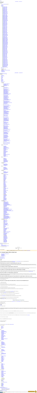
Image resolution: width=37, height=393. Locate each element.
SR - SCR (6, 53)
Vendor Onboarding (5, 212)
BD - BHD (6, 16)
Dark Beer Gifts (5, 167)
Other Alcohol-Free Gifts (3, 353)
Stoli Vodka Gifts (5, 137)
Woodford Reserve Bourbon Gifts (7, 143)
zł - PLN (6, 49)
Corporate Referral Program (6, 207)
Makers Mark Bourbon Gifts (6, 126)
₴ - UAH (6, 60)
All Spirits (5, 156)
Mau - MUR (6, 42)
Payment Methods (5, 228)
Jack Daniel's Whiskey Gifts (6, 118)
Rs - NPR (6, 46)
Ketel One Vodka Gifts (6, 122)
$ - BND (6, 17)
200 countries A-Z (3, 81)
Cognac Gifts (2, 334)
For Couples (2, 372)
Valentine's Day (2, 368)
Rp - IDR (6, 29)
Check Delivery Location (6, 84)
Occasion (2, 173)
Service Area (3, 82)
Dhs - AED (6, 11)
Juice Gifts (5, 171)
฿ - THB (6, 56)
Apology (4, 175)
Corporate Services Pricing (6, 202)
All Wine (4, 162)
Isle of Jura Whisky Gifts (6, 116)
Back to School (2, 357)
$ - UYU (6, 61)
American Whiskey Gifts (6, 147)
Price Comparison (5, 224)
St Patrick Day (5, 185)
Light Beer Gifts (2, 350)
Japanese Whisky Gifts (6, 151)
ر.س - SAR (6, 52)
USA (1, 76)
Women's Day (5, 186)
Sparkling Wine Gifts (6, 164)
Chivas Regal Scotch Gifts (6, 97)
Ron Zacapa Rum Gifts (6, 133)
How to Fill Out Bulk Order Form (7, 204)
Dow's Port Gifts (5, 103)
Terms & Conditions (5, 220)
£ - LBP (6, 36)
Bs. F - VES (6, 62)
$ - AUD (6, 9)
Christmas (5, 182)
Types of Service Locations (6, 85)
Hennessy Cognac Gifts (6, 115)
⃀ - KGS (6, 33)
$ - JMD (6, 31)
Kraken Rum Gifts (5, 123)
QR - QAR (6, 50)
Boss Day (4, 181)
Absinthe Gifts (5, 146)
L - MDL (6, 38)
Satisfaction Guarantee (6, 223)
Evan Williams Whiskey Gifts (6, 104)
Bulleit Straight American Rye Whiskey (7, 93)
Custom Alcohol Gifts (6, 161)
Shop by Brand (3, 86)
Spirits (2, 326)
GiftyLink (5, 230)
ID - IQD (6, 30)
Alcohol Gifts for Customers (6, 217)
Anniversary (2, 356)
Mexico (2, 80)
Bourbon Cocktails (5, 237)
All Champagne (5, 165)
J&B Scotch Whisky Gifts (6, 117)
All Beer (4, 169)
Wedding (4, 180)
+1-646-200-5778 (20, 1)
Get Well (4, 177)
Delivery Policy (5, 234)
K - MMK (7, 40)
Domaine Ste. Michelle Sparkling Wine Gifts (8, 102)
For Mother (5, 193)
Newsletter (5, 226)
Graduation (5, 196)
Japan (1, 79)
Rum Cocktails (5, 239)
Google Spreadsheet (18, 261)
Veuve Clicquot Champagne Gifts (7, 142)
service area (3, 298)
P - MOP (6, 41)
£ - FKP (6, 25)
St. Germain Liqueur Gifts (6, 136)
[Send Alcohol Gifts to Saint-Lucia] (3, 73)
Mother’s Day (5, 197)
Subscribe (1, 243)
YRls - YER (6, 65)
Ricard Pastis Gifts (5, 132)
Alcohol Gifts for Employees (6, 216)
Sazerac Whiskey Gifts (6, 135)
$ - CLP (6, 21)
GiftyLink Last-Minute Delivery (7, 214)
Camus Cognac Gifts (6, 96)
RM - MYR (6, 43)
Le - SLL (6, 55)
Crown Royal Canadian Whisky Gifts (7, 99)
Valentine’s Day (5, 195)
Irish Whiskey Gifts (3, 335)
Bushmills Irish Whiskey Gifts (6, 94)
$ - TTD (6, 58)
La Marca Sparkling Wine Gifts (6, 124)
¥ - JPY (6, 10)
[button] (1, 392)
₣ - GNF (6, 27)
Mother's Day (5, 184)
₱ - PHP (6, 48)
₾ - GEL (6, 26)
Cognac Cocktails (5, 238)
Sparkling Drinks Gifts (6, 172)
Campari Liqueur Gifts (6, 95)
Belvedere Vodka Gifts (6, 91)
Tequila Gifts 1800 (5, 139)
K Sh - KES (6, 32)
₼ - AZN (6, 14)
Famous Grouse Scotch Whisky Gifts (7, 105)
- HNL (6, 28)
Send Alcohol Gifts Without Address (7, 231)
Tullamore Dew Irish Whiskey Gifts (7, 140)
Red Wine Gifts (5, 158)
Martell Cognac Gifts (6, 127)
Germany (2, 77)
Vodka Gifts (5, 155)
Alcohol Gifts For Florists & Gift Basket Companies (8, 210)
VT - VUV (6, 63)
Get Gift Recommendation (6, 203)
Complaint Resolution (6, 218)
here (23, 250)
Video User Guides (5, 222)
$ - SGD (6, 54)
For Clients (5, 188)
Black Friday (5, 199)
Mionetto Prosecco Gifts (6, 128)
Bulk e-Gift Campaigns (6, 209)
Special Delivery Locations (6, 232)
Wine (1, 327)
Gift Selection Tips (5, 205)
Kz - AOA (6, 13)
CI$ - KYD (6, 35)
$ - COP (6, 22)
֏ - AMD (6, 12)
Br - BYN (6, 19)
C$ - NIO (6, 45)
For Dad (4, 189)
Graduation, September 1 (6, 174)
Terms (6, 324)
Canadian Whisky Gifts (6, 149)
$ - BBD (6, 15)
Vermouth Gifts (5, 159)
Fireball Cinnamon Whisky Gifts (7, 107)
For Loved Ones (5, 192)
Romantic (4, 179)
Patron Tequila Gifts (5, 130)
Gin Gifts (4, 150)
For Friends (5, 191)
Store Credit (5, 213)
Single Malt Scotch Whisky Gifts (7, 154)
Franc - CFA (6, 20)
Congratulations (2, 358)
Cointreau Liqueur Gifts (6, 98)
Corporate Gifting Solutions (6, 208)
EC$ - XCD (6, 64)
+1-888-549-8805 (16, 1)
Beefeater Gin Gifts (5, 90)
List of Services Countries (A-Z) (7, 83)
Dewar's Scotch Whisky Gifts (6, 101)
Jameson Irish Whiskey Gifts (6, 119)
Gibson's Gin (5, 110)
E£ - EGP (6, 24)
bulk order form (28, 250)
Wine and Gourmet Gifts (6, 160)
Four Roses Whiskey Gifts (6, 108)
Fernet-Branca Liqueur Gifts (6, 106)
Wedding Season (5, 198)
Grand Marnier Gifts (5, 112)
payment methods (3, 295)
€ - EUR (6, 6)
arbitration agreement (12, 324)
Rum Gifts (5, 153)
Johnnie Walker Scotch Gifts (6, 120)
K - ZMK (5, 66)
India (1, 78)
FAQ (4, 225)
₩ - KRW (6, 34)
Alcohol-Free (3, 170)
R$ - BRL (6, 18)
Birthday (4, 176)
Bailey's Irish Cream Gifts (6, 89)
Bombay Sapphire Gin (6, 92)
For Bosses (5, 187)
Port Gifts (2, 341)
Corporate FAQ (5, 206)
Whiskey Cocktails (5, 241)
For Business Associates (3, 371)
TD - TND (6, 57)
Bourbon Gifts (5, 148)
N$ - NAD (6, 44)
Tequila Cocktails (5, 240)
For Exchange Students (6, 190)
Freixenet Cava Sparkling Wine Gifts (7, 109)
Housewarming (5, 178)
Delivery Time (2, 255)
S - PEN (6, 47)
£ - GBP (6, 8)
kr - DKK (6, 23)
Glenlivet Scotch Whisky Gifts (6, 111)
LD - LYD (6, 37)
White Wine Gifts (3, 344)
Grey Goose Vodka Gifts (6, 113)
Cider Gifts (2, 349)
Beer (1, 328)
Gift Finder (2, 75)
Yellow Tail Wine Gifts (6, 144)
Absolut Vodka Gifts (5, 87)
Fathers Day (5, 183)
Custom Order (5, 229)
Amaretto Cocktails (5, 236)
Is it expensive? (2, 254)
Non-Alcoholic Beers (6, 168)
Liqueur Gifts (5, 152)
